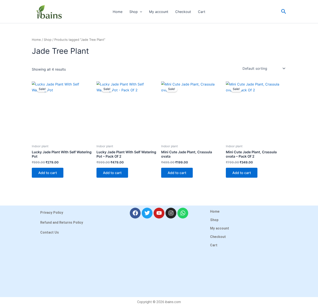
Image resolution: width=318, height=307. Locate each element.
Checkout (183, 11)
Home (117, 11)
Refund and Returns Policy (61, 222)
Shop (133, 11)
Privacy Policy (51, 212)
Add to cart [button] (47, 173)
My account (158, 11)
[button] (140, 11)
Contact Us (49, 232)
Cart (201, 11)
